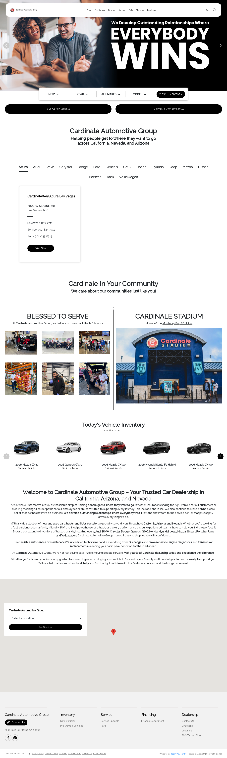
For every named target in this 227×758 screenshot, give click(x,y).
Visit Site (40, 248)
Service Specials (110, 721)
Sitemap (63, 753)
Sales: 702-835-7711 (40, 223)
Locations (187, 730)
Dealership (190, 715)
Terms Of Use (51, 753)
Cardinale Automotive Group (17, 753)
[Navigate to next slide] (224, 45)
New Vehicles (67, 721)
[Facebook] (8, 737)
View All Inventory (112, 430)
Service (106, 715)
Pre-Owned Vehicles (71, 725)
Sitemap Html (74, 753)
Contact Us (18, 722)
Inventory (67, 715)
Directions (187, 725)
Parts (103, 725)
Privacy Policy (38, 753)
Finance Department (152, 721)
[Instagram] (15, 737)
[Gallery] (113, 45)
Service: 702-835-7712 (41, 229)
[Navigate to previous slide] (2, 45)
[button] (113, 632)
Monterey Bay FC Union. (177, 323)
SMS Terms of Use (192, 735)
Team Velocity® (178, 754)
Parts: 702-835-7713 (39, 236)
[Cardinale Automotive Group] (24, 10)
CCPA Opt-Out (99, 753)
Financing (148, 715)
